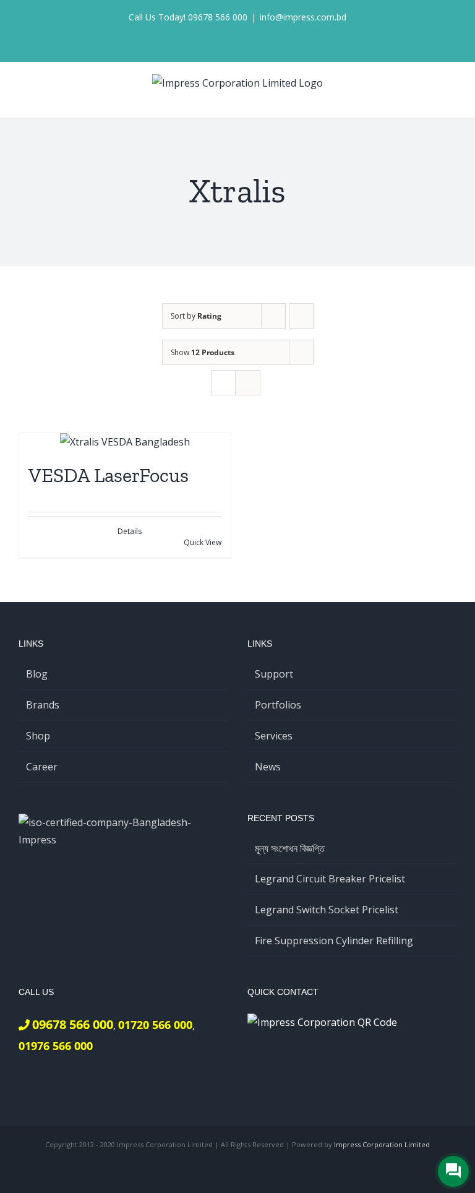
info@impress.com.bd (303, 17)
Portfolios (278, 705)
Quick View (202, 542)
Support (274, 674)
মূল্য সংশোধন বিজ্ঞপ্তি (290, 848)
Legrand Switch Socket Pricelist (326, 909)
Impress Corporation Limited (382, 1144)
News (268, 766)
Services (274, 736)
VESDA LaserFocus (108, 475)
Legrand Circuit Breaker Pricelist (330, 878)
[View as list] (248, 383)
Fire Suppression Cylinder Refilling (334, 940)
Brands (42, 705)
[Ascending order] (301, 316)
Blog (37, 674)
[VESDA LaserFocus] (125, 442)
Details (130, 531)
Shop (38, 736)
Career (42, 766)
